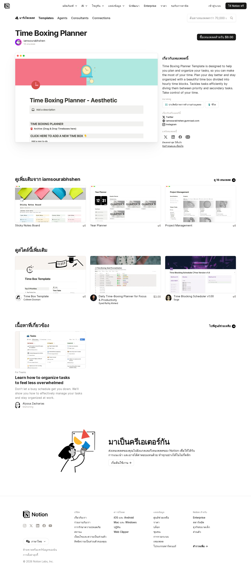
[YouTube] (50, 526)
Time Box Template (36, 296)
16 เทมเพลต (29, 44)
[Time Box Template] (50, 274)
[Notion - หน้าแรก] (7, 6)
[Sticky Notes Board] (50, 203)
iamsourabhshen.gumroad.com (182, 120)
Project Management (178, 225)
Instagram (171, 124)
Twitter (169, 117)
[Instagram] (24, 526)
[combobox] (211, 18)
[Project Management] (200, 203)
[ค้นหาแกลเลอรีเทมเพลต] (231, 18)
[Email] (187, 137)
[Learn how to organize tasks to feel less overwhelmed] (50, 349)
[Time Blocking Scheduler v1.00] (200, 274)
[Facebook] (180, 137)
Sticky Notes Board (27, 225)
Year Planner (98, 225)
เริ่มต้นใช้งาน (121, 463)
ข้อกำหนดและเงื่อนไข (172, 146)
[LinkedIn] (173, 137)
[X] (165, 137)
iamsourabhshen (34, 40)
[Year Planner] (125, 203)
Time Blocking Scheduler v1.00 (194, 296)
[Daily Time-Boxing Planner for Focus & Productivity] (125, 274)
